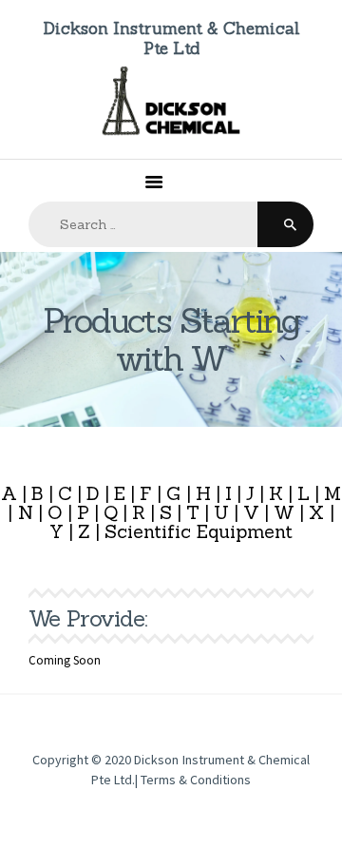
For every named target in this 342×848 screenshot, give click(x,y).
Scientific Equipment (198, 531)
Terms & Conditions (196, 779)
